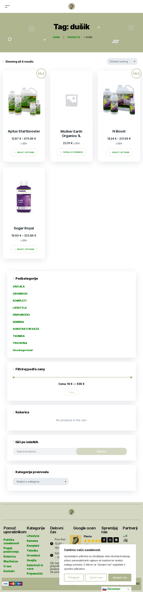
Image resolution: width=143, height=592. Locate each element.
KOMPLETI (19, 300)
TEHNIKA (19, 336)
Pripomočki (35, 573)
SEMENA (18, 322)
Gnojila (31, 560)
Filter (72, 392)
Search (101, 451)
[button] (87, 541)
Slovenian (113, 588)
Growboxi (33, 555)
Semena (32, 540)
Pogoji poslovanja (11, 549)
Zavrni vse (96, 577)
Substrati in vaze (35, 566)
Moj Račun (10, 561)
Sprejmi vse (120, 577)
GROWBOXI (20, 293)
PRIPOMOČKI (21, 314)
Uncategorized (23, 350)
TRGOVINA (20, 343)
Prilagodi (74, 577)
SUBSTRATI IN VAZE (26, 329)
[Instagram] (110, 539)
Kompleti (33, 545)
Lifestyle (33, 536)
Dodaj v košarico (73, 152)
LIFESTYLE (20, 307)
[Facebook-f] (104, 539)
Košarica (9, 556)
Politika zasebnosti (11, 541)
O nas (7, 566)
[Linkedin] (116, 539)
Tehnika (32, 550)
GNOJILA (19, 286)
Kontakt (9, 571)
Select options (25, 152)
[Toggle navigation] (7, 6)
